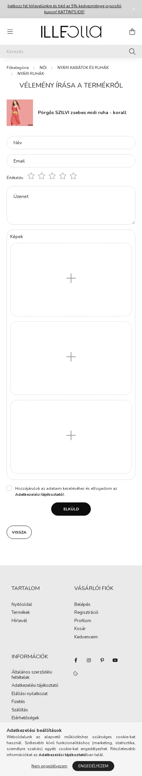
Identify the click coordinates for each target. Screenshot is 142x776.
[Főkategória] (18, 67)
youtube (115, 660)
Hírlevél (19, 621)
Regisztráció (86, 612)
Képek (16, 236)
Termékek (21, 612)
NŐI (43, 67)
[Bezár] (134, 9)
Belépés (82, 605)
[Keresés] (132, 51)
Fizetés (18, 702)
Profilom (82, 621)
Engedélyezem (93, 766)
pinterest (102, 660)
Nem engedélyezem (49, 766)
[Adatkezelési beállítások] (75, 673)
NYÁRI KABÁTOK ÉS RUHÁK (83, 67)
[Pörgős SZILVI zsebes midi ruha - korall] (20, 112)
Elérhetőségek (25, 718)
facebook (75, 660)
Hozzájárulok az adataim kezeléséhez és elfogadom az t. (66, 491)
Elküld (71, 509)
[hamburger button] (10, 31)
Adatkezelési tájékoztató (35, 685)
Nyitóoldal (22, 605)
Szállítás (20, 710)
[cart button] (132, 31)
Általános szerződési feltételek (32, 675)
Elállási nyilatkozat (30, 694)
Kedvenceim (86, 637)
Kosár (80, 629)
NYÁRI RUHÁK (31, 73)
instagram (88, 660)
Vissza (19, 532)
